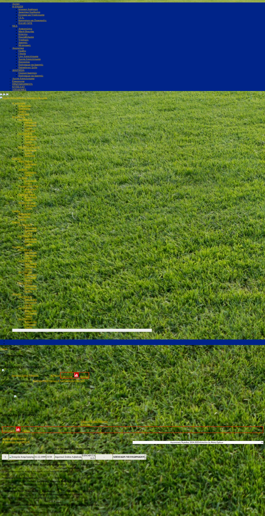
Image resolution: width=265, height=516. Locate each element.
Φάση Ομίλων (25, 161)
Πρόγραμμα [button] (7, 445)
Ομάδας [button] (5, 474)
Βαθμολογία (24, 106)
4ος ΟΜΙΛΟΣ (25, 283)
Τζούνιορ (16, 294)
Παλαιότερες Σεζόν (27, 67)
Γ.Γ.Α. (21, 17)
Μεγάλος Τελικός (27, 202)
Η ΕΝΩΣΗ (17, 6)
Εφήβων (16, 211)
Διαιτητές (22, 42)
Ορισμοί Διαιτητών (27, 73)
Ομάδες (22, 51)
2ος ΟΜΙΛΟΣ (25, 133)
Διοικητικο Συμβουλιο (29, 12)
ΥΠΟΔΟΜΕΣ (19, 89)
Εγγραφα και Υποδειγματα (31, 15)
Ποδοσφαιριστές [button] (28, 445)
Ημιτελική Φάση (26, 194)
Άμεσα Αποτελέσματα (29, 59)
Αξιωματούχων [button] (9, 487)
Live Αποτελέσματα (28, 56)
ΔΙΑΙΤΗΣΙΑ (18, 70)
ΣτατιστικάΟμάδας (75, 376)
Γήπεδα (22, 53)
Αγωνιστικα (18, 48)
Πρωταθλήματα (26, 37)
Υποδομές (23, 39)
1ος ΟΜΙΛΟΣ (25, 119)
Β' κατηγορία (18, 117)
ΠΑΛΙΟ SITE (25, 23)
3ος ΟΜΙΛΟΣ (25, 272)
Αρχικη (15, 3)
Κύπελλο (22, 34)
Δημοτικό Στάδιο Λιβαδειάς (25, 375)
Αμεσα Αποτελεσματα (23, 78)
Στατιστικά (23, 114)
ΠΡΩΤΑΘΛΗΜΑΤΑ (22, 84)
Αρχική (3, 348)
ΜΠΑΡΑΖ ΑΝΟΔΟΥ (29, 147)
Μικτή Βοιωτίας (26, 31)
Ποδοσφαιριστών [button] (10, 461)
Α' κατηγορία (18, 103)
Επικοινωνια (18, 81)
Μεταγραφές (24, 45)
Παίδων (16, 222)
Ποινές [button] (16, 445)
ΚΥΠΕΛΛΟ (18, 86)
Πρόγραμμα (24, 108)
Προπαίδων (18, 247)
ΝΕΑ (14, 26)
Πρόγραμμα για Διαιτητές (30, 64)
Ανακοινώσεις (25, 28)
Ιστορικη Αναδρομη (28, 9)
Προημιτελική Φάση (28, 186)
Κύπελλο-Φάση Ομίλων (45, 380)
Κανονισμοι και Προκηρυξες (32, 20)
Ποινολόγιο (24, 62)
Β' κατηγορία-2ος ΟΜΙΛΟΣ (71, 380)
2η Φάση (22, 169)
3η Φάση (22, 178)
